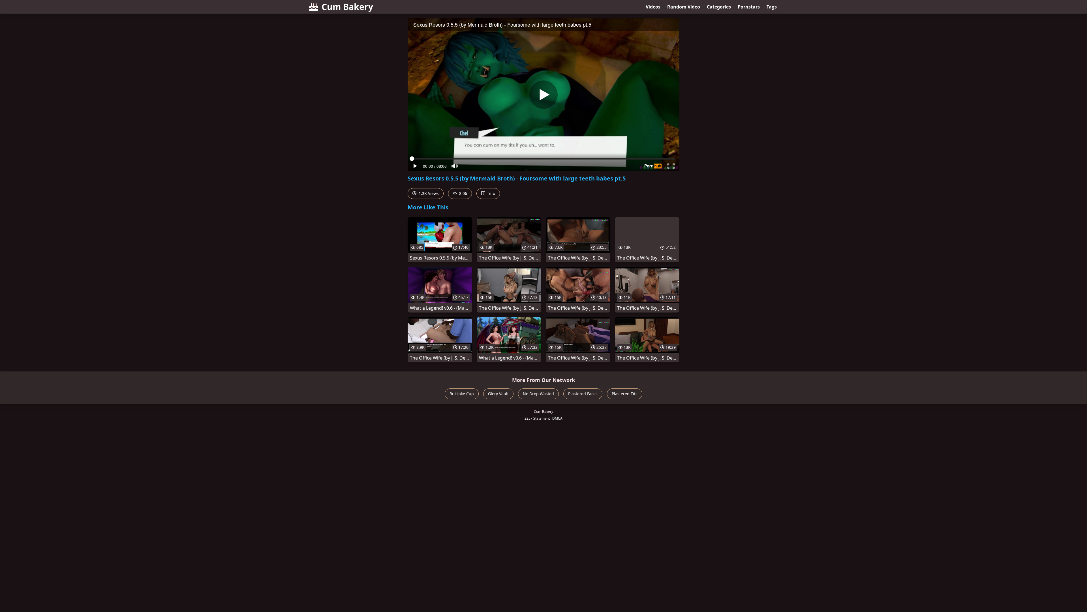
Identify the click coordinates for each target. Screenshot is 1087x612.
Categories (719, 7)
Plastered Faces (583, 393)
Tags (772, 7)
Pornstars (749, 7)
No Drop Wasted (538, 393)
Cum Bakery (347, 6)
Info (490, 193)
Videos (653, 7)
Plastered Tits (624, 393)
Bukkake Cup (462, 393)
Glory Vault (498, 393)
